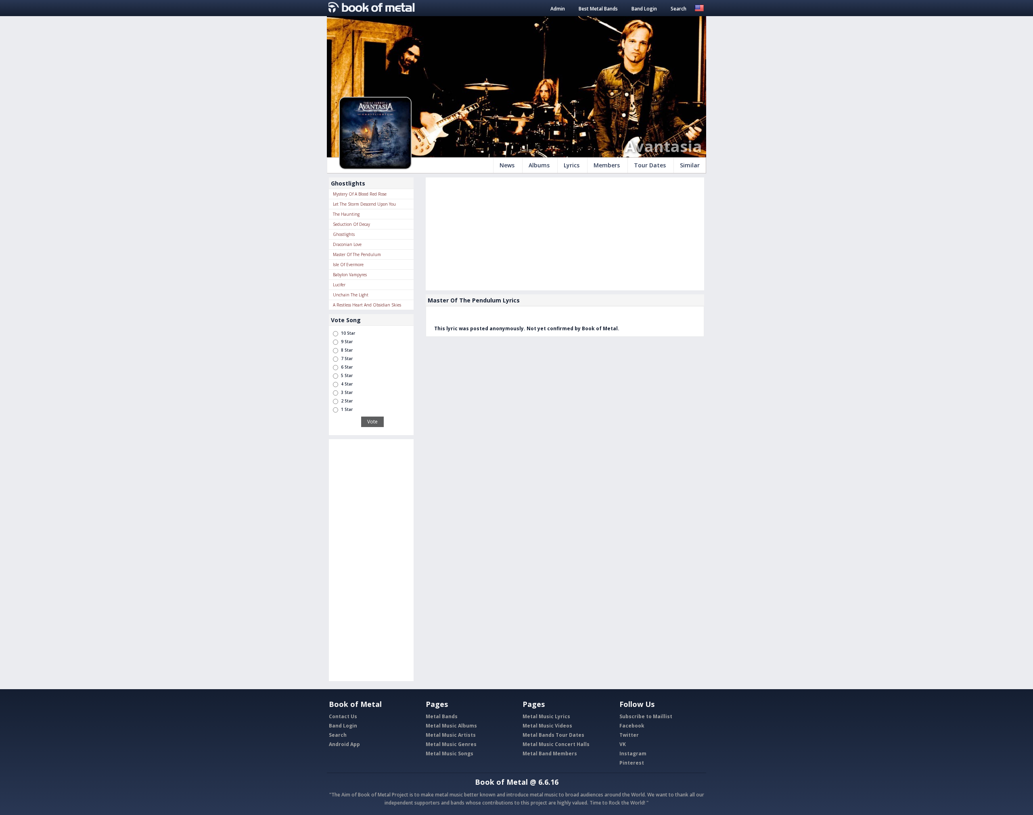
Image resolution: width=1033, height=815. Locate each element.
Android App (344, 744)
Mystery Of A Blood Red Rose (360, 194)
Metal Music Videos (547, 725)
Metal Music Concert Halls (556, 744)
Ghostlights (344, 234)
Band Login (644, 8)
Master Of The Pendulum (357, 254)
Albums (539, 165)
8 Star (347, 350)
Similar (690, 165)
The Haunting (346, 214)
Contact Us (343, 716)
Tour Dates (650, 165)
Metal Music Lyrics (546, 716)
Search (678, 8)
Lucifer (339, 285)
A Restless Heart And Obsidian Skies (367, 305)
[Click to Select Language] (699, 7)
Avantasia (663, 145)
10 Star (348, 333)
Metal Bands (442, 716)
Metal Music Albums (451, 725)
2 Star (347, 401)
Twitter (629, 735)
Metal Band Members (550, 753)
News (507, 165)
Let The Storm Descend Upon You (364, 204)
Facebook (631, 725)
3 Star (347, 392)
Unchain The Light (350, 295)
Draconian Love (347, 244)
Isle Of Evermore (348, 264)
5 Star (347, 375)
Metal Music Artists (451, 735)
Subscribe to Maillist (645, 716)
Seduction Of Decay (351, 224)
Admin (557, 8)
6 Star (347, 367)
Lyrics (571, 165)
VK (622, 744)
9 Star (347, 341)
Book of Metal (501, 782)
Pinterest (631, 762)
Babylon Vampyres (350, 274)
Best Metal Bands (598, 8)
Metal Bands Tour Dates (553, 735)
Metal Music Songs (449, 753)
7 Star (347, 358)
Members (607, 165)
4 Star (347, 384)
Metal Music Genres (451, 744)
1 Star (347, 409)
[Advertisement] (371, 560)
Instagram (632, 753)
